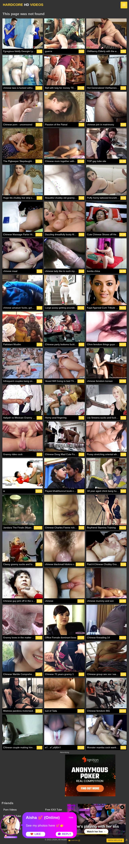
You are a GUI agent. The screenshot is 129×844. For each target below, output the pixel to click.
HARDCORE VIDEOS (23, 5)
